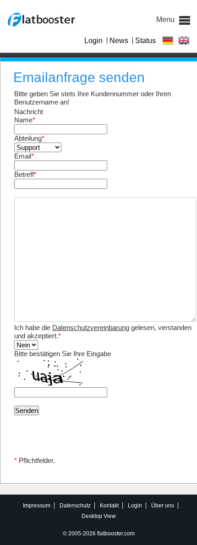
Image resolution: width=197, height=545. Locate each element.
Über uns (162, 505)
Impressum (36, 505)
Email (24, 156)
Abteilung (29, 138)
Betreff (25, 174)
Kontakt (109, 505)
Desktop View (99, 516)
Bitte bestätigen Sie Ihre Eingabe (62, 354)
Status (145, 40)
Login (93, 40)
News (118, 40)
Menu (184, 20)
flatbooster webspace (41, 19)
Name (24, 120)
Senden (26, 410)
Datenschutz (75, 505)
